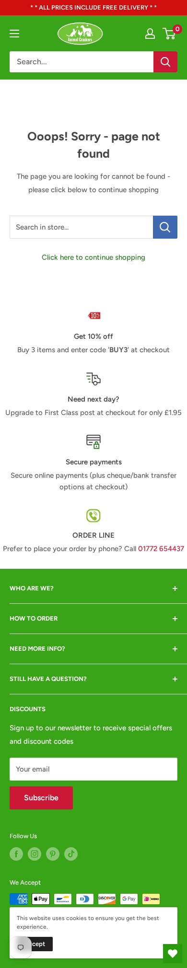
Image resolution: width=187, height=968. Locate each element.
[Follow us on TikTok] (71, 854)
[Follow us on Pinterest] (52, 854)
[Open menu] (14, 33)
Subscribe (41, 797)
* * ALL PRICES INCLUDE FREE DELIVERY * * (93, 7)
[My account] (150, 33)
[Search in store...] (165, 227)
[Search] (165, 61)
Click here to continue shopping (93, 257)
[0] (169, 33)
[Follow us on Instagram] (34, 854)
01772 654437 (161, 548)
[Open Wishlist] (172, 953)
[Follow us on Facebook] (16, 854)
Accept (34, 943)
